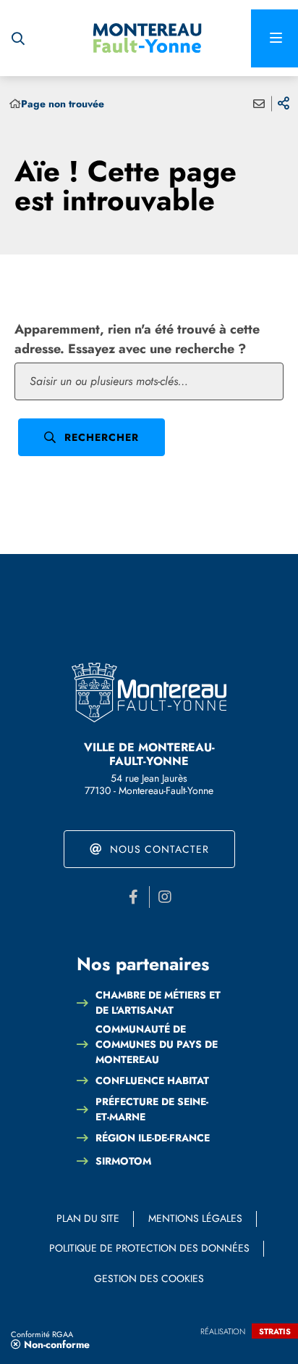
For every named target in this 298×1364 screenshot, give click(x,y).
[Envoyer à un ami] (259, 103)
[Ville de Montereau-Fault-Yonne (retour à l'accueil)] (147, 38)
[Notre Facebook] (134, 897)
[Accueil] (15, 104)
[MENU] (274, 38)
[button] (18, 38)
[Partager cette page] (283, 103)
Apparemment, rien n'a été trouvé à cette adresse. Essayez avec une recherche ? (137, 339)
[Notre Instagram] (165, 897)
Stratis (275, 1331)
